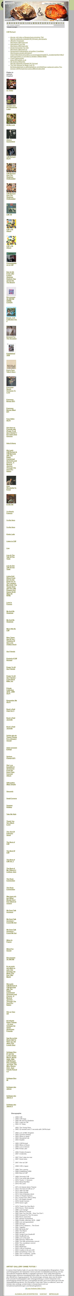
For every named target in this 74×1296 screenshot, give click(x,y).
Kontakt (8, 20)
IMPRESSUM (53, 1294)
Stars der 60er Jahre (52, 3)
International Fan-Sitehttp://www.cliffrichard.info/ (19, 45)
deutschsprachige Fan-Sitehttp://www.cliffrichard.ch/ (19, 48)
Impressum (9, 3)
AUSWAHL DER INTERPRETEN (26, 1294)
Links (60, 20)
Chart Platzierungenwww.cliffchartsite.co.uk (18, 59)
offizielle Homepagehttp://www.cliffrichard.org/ (19, 41)
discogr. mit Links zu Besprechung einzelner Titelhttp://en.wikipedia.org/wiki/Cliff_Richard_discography (28, 38)
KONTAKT (43, 1294)
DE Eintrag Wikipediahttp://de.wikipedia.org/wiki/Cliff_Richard (24, 62)
